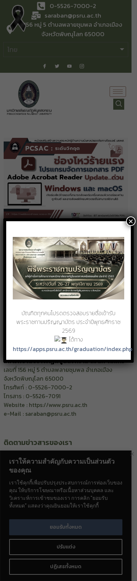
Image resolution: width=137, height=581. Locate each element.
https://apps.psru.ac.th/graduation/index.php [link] (72, 348)
